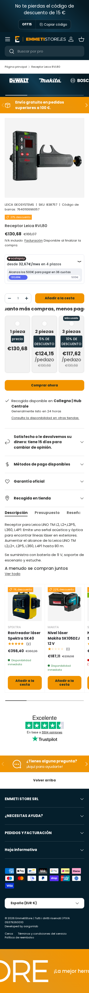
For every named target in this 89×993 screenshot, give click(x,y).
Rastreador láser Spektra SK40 (24, 635)
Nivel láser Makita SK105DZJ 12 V (64, 638)
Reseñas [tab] (75, 512)
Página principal (16, 67)
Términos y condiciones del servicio (42, 934)
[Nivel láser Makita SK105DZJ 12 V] (65, 604)
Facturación (33, 240)
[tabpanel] (44, 542)
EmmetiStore (23, 918)
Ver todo (12, 573)
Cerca (9, 934)
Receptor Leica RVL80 (45, 67)
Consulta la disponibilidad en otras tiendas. (45, 418)
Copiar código (55, 24)
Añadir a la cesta (60, 298)
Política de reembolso (19, 937)
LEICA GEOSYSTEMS (19, 204)
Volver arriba (44, 780)
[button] (81, 39)
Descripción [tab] (16, 512)
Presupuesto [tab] (47, 512)
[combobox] (44, 51)
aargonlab (30, 926)
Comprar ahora (44, 385)
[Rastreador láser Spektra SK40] (25, 604)
